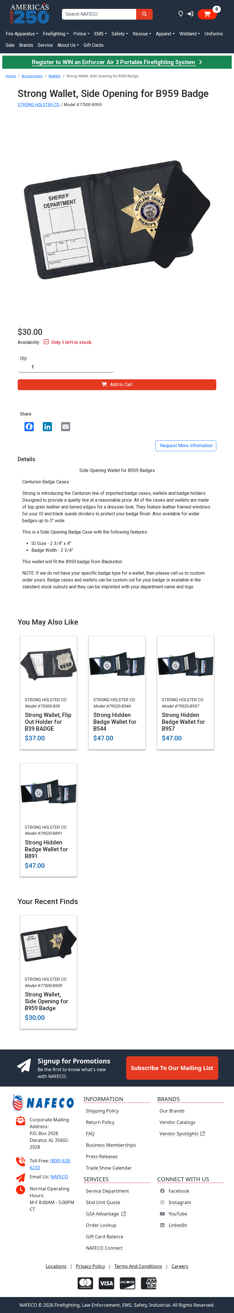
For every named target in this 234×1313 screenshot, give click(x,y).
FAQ (90, 1133)
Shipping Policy (102, 1111)
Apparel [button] (163, 34)
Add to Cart (121, 384)
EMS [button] (99, 34)
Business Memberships (111, 1145)
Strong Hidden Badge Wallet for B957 (183, 722)
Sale (10, 45)
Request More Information (186, 445)
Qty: (24, 358)
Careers (180, 1266)
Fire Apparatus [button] (20, 34)
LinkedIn (178, 1225)
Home (11, 76)
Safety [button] (118, 34)
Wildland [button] (188, 34)
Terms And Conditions (138, 1266)
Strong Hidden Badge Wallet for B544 (114, 722)
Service (45, 45)
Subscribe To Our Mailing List (172, 1068)
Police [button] (79, 34)
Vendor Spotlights (180, 1133)
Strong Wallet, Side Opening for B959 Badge (46, 1001)
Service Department (107, 1191)
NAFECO (59, 1177)
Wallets (54, 76)
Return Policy (100, 1122)
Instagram (180, 1202)
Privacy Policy (90, 1266)
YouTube (178, 1214)
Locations (56, 1266)
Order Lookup (101, 1225)
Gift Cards (94, 45)
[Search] (144, 14)
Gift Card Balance (104, 1236)
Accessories (32, 76)
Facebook (179, 1191)
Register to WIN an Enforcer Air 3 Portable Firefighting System (114, 62)
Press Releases (102, 1156)
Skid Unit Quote (103, 1202)
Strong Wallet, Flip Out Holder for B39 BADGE (48, 722)
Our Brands (172, 1111)
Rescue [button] (140, 34)
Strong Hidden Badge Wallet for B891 (46, 849)
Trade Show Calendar (109, 1168)
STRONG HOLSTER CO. (39, 104)
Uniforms (214, 34)
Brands (26, 45)
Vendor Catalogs (177, 1122)
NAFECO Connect (104, 1248)
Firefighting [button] (54, 34)
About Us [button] (66, 45)
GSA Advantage (102, 1214)
